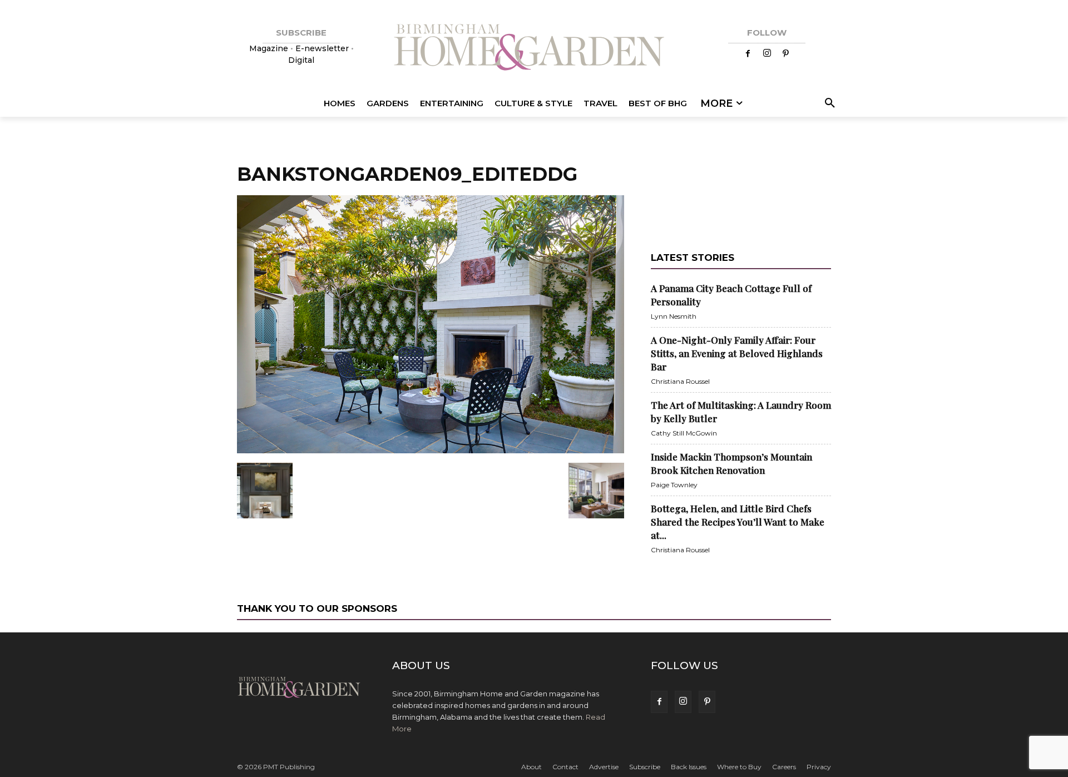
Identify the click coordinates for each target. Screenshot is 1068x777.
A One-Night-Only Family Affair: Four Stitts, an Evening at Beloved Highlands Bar (737, 353)
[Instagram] (767, 54)
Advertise (604, 767)
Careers (784, 767)
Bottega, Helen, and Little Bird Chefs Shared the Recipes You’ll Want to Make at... (737, 521)
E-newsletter (322, 48)
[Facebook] (748, 54)
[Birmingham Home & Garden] (534, 49)
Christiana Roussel (680, 381)
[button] (828, 103)
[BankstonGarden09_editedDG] (430, 451)
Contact (565, 767)
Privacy (819, 767)
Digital (301, 60)
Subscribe (644, 767)
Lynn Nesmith (673, 316)
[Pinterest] (786, 54)
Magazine (269, 48)
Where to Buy (739, 767)
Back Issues (688, 767)
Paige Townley (674, 485)
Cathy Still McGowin (684, 433)
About (531, 767)
